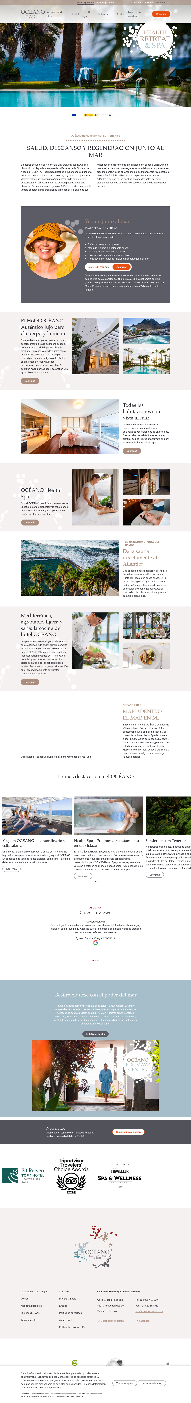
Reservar (121, 267)
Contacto (136, 2)
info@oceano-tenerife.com (149, 1311)
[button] (182, 817)
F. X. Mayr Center (105, 2)
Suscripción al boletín (128, 1132)
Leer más (30, 381)
